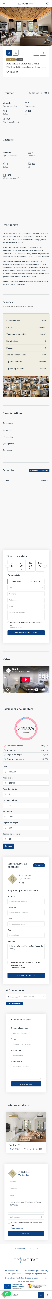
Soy (9, 930)
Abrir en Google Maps (40, 470)
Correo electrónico (19, 1028)
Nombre (11, 896)
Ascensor (9, 423)
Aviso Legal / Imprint (13, 1274)
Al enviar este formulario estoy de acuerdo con (26, 625)
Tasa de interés (10, 789)
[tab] (9, 53)
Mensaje (11, 941)
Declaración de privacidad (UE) (36, 1271)
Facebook (21, 1249)
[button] (6, 1293)
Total (5, 766)
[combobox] (26, 587)
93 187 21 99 (26, 878)
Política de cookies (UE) (13, 1271)
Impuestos (7, 811)
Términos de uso (16, 628)
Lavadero (9, 437)
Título (13, 1039)
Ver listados (39, 865)
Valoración (16, 1050)
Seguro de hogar (10, 822)
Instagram (33, 1249)
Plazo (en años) (10, 800)
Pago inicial (8, 778)
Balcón (8, 430)
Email (9, 919)
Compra (20, 59)
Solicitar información (26, 975)
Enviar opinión (26, 1084)
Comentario (16, 1061)
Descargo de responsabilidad (35, 1274)
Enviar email (26, 1234)
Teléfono (11, 907)
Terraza (8, 450)
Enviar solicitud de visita (26, 633)
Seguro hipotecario (11, 834)
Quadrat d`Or (15, 1145)
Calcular (8, 846)
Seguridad (9, 444)
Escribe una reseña (14, 1003)
